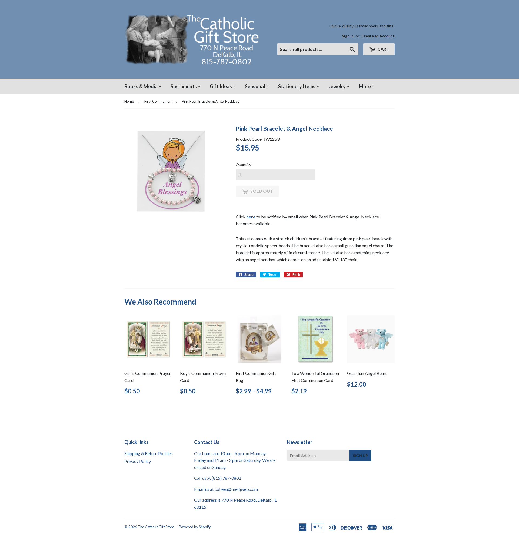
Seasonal (255, 86)
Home (129, 101)
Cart (383, 48)
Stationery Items (297, 86)
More (365, 86)
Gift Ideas (221, 86)
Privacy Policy (137, 461)
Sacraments (184, 86)
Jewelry (337, 86)
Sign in (348, 36)
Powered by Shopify (195, 527)
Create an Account (378, 36)
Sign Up (360, 455)
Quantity (243, 164)
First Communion (157, 101)
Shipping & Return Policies (148, 453)
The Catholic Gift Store (156, 527)
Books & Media (141, 86)
